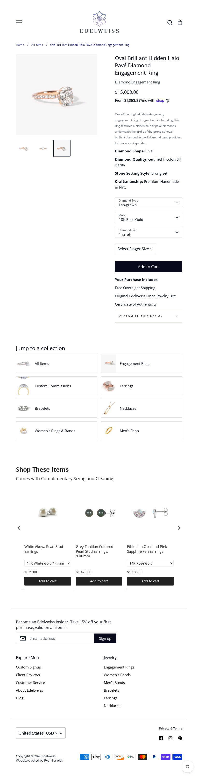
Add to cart (48, 581)
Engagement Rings (119, 667)
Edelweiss (49, 756)
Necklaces (112, 705)
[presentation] (19, 528)
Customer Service (30, 682)
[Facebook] (161, 738)
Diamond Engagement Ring (137, 82)
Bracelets (111, 690)
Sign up (105, 638)
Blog (19, 697)
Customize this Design (141, 316)
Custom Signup (28, 667)
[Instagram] (170, 738)
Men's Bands (114, 682)
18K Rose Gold (131, 219)
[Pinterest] (180, 738)
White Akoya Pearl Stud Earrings (43, 549)
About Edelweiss (29, 690)
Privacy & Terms (170, 728)
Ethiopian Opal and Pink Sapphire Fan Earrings (147, 549)
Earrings (110, 697)
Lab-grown (128, 204)
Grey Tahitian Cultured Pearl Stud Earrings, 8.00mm (94, 551)
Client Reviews (28, 674)
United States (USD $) (38, 733)
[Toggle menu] (19, 22)
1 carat (124, 234)
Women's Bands (117, 674)
